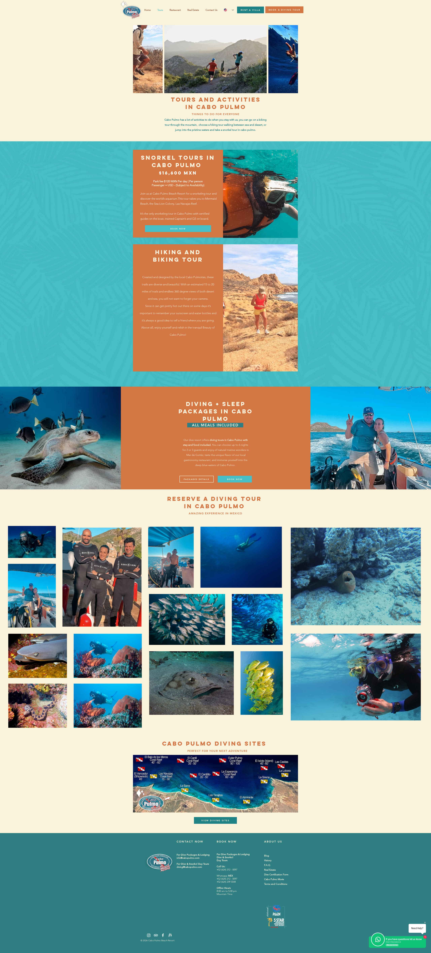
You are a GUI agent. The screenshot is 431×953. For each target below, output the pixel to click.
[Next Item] (292, 59)
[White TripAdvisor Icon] (156, 935)
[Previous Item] (139, 59)
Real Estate (270, 869)
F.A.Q (267, 865)
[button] (194, 10)
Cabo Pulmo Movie (274, 879)
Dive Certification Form (276, 874)
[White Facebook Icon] (163, 935)
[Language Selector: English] (228, 10)
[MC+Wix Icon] (170, 935)
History (267, 860)
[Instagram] (148, 935)
